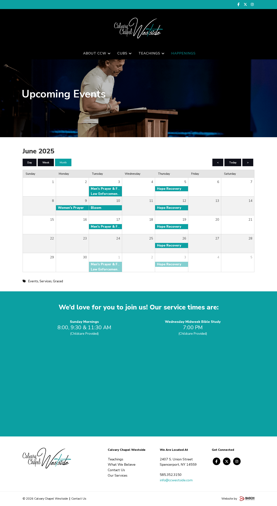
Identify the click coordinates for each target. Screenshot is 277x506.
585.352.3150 (171, 474)
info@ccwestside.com (176, 480)
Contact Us (78, 499)
